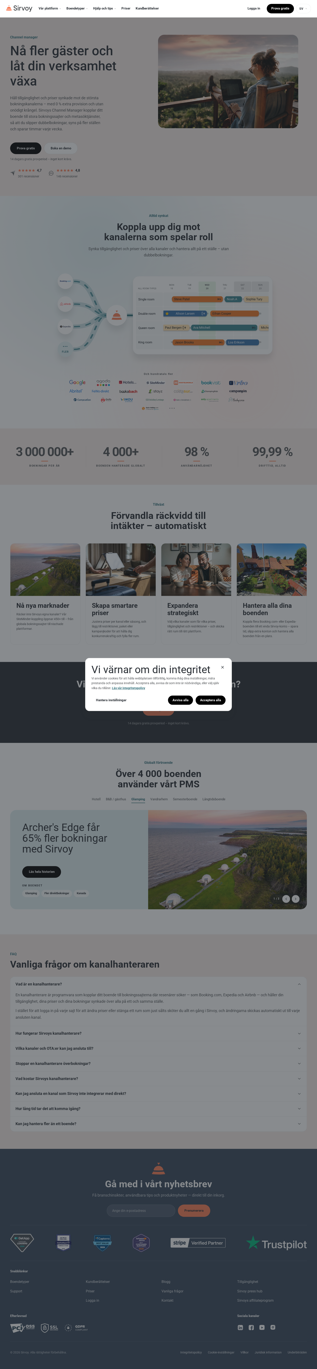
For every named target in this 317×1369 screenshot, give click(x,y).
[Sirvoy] (19, 8)
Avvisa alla (180, 700)
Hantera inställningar (111, 700)
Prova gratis (280, 8)
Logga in (254, 8)
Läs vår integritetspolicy (128, 688)
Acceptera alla (210, 700)
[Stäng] (222, 667)
